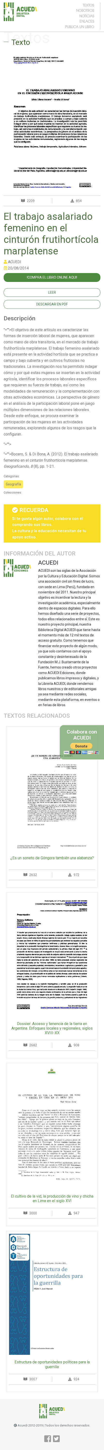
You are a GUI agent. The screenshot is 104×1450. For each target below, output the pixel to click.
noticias (86, 15)
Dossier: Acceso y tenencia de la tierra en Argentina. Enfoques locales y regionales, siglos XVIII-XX (52, 1028)
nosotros (85, 10)
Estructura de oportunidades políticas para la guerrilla (52, 1364)
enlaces (87, 21)
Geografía (13, 484)
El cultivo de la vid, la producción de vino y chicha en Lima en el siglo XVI (52, 1198)
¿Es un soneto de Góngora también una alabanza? (52, 858)
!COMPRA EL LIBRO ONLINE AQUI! (52, 277)
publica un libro (79, 26)
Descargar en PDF (52, 304)
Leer (52, 292)
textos (88, 5)
